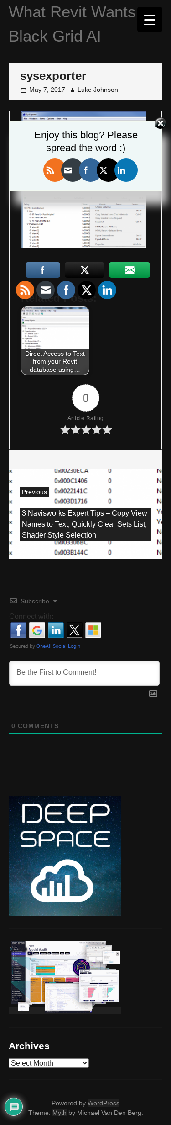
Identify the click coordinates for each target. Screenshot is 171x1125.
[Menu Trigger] (149, 19)
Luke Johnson (98, 89)
